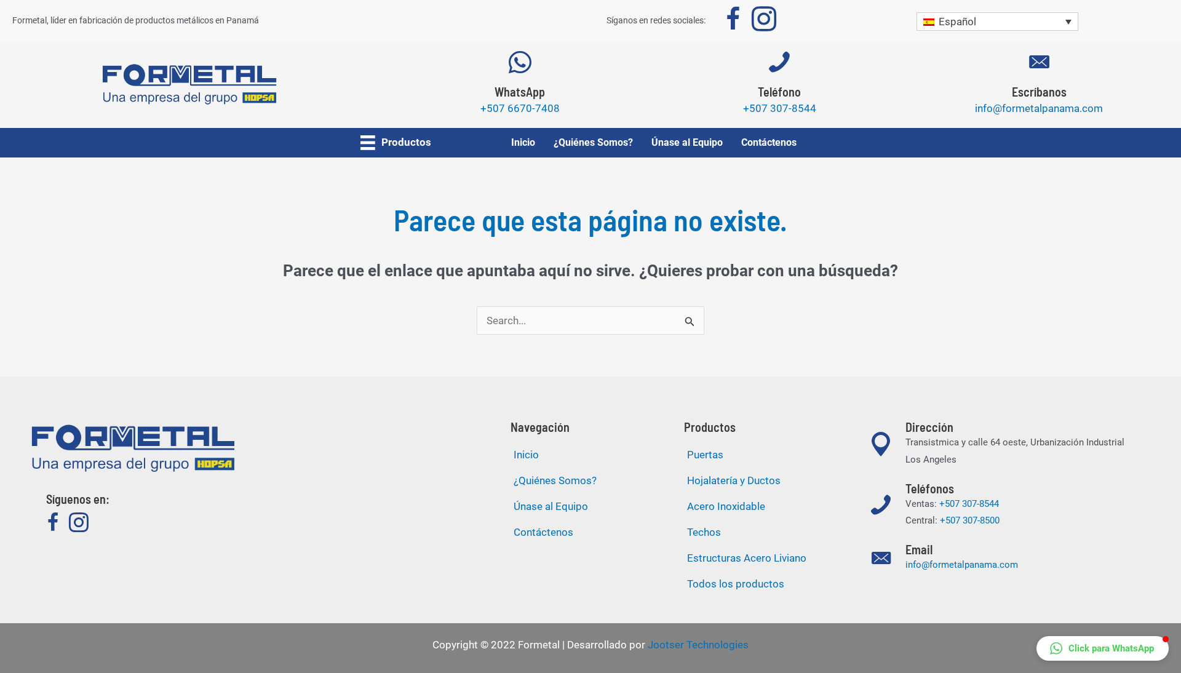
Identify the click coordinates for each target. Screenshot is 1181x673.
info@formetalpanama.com (961, 564)
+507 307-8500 (970, 520)
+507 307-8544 (969, 503)
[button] (1102, 648)
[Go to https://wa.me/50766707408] (519, 88)
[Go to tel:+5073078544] (779, 88)
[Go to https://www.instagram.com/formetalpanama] (764, 21)
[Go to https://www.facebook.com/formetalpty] (733, 21)
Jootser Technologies (698, 645)
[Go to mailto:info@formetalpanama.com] (1039, 88)
